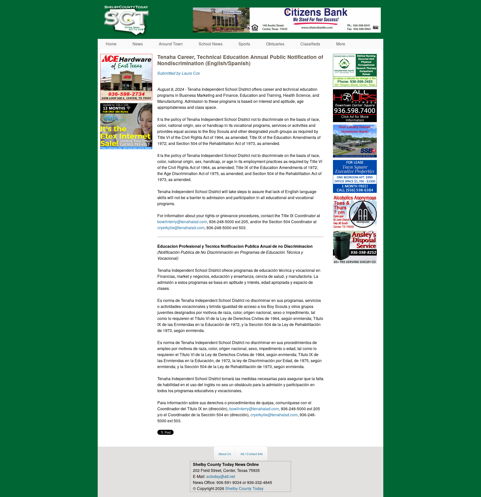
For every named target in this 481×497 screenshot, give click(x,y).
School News (210, 44)
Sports (244, 44)
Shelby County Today (244, 488)
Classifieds (310, 44)
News (138, 44)
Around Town (171, 44)
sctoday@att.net (220, 476)
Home (111, 44)
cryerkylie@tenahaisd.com (180, 227)
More (340, 44)
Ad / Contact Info (252, 454)
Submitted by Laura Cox (178, 73)
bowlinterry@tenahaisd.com (182, 221)
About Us (224, 454)
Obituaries (275, 44)
